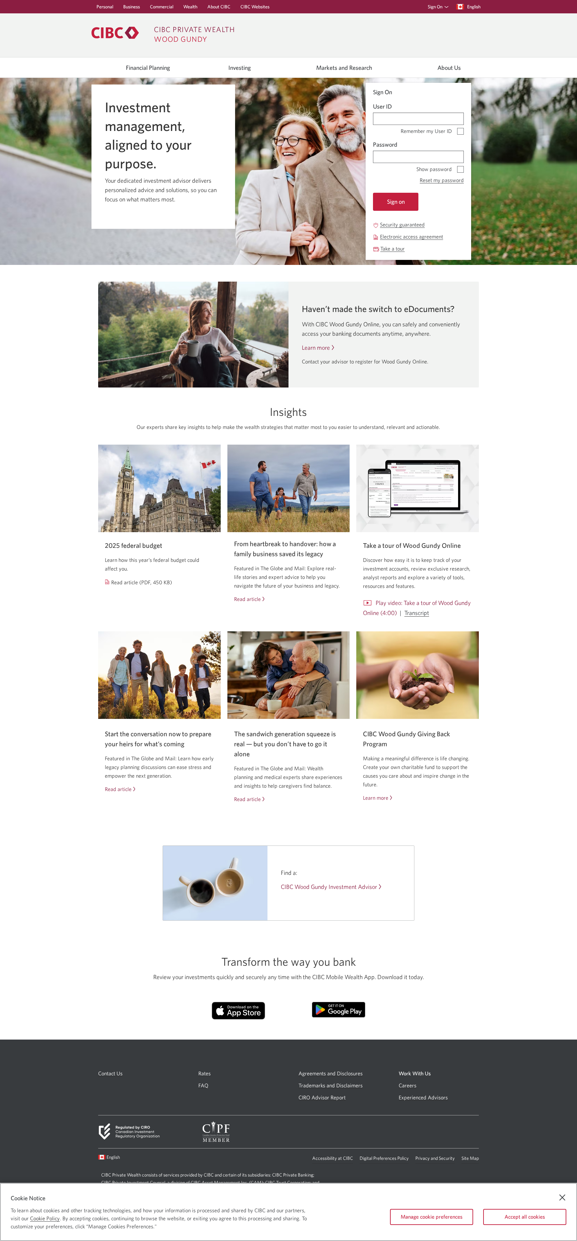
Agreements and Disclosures (331, 1073)
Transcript (416, 613)
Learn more (316, 347)
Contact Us (110, 1073)
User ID (382, 106)
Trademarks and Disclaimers (331, 1085)
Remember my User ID (426, 130)
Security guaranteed (402, 224)
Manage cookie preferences (431, 1217)
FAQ (203, 1085)
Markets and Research (344, 67)
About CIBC (218, 8)
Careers (407, 1085)
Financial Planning (148, 67)
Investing (239, 67)
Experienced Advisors (423, 1097)
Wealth (190, 8)
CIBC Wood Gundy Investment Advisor (329, 887)
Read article (247, 599)
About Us (449, 67)
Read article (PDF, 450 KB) (142, 582)
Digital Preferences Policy (384, 1159)
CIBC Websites (254, 8)
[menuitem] (436, 6)
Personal (105, 8)
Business (131, 8)
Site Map (470, 1158)
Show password (434, 168)
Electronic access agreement (411, 237)
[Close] (562, 1198)
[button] (437, 6)
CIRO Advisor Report (322, 1097)
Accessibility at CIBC (332, 1159)
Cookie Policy (45, 1218)
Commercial (161, 8)
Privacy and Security (435, 1159)
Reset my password (442, 180)
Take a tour (392, 249)
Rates (204, 1073)
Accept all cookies (525, 1217)
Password (385, 144)
